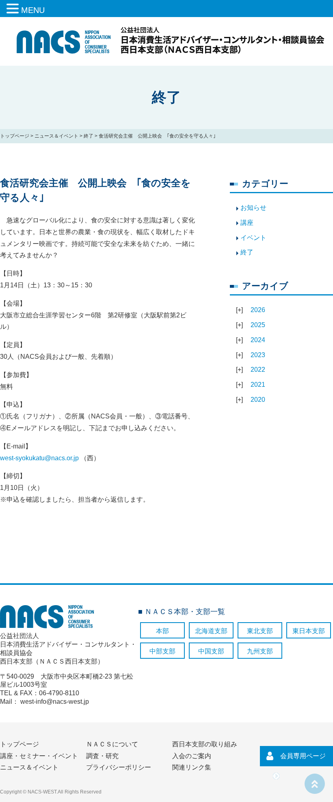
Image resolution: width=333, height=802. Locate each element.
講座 (246, 222)
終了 (88, 136)
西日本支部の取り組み (204, 744)
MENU (33, 10)
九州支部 (260, 651)
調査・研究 (102, 755)
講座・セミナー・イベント (39, 755)
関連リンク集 (191, 767)
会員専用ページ (303, 755)
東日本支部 (308, 630)
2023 (258, 354)
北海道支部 (211, 630)
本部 (162, 630)
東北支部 (260, 630)
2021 (258, 384)
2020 (258, 399)
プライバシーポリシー (118, 767)
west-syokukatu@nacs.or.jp (39, 458)
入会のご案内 (191, 755)
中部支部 (162, 651)
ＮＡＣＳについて (112, 744)
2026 (258, 309)
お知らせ (253, 207)
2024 (258, 339)
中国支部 (211, 651)
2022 (258, 369)
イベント (253, 237)
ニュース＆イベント (56, 136)
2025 (258, 324)
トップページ (14, 136)
